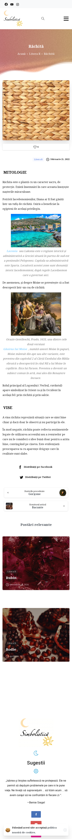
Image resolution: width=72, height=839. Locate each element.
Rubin (11, 577)
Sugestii (36, 763)
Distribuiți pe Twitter (38, 477)
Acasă (21, 54)
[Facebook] (6, 4)
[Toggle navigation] (66, 19)
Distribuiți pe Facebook (38, 467)
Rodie (11, 649)
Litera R (34, 54)
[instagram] (17, 4)
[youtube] (12, 4)
